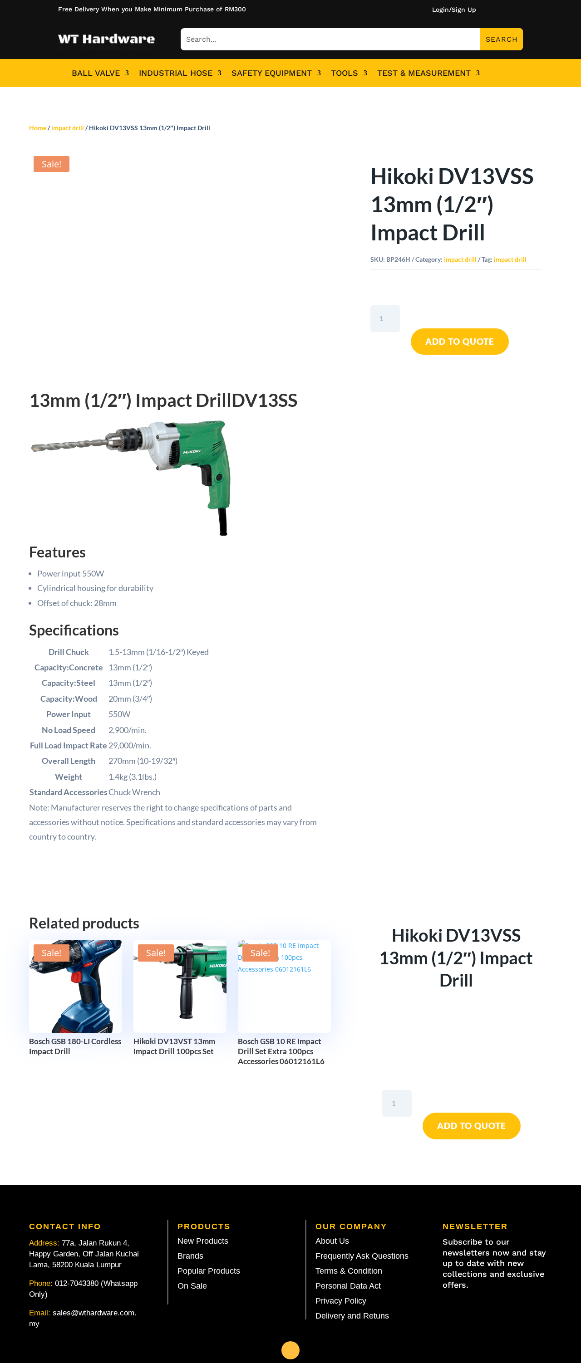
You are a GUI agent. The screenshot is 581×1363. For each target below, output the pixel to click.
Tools (344, 73)
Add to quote (459, 341)
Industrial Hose (175, 73)
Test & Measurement (424, 73)
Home (37, 128)
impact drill (67, 128)
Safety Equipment (271, 73)
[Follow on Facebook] (290, 1350)
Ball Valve (96, 73)
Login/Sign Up (454, 9)
